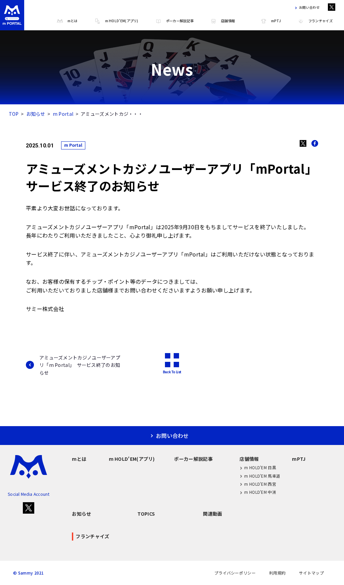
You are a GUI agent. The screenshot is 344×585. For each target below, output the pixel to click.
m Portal (63, 113)
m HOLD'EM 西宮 (260, 484)
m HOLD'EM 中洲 (260, 492)
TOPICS (146, 513)
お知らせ (35, 113)
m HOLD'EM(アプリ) (121, 20)
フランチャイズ (320, 20)
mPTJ (276, 20)
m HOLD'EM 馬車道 (262, 476)
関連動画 (212, 513)
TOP (14, 113)
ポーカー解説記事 (180, 20)
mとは (73, 20)
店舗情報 (228, 20)
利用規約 (277, 573)
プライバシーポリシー (235, 573)
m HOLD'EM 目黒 (260, 467)
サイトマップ (311, 573)
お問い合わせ (309, 7)
